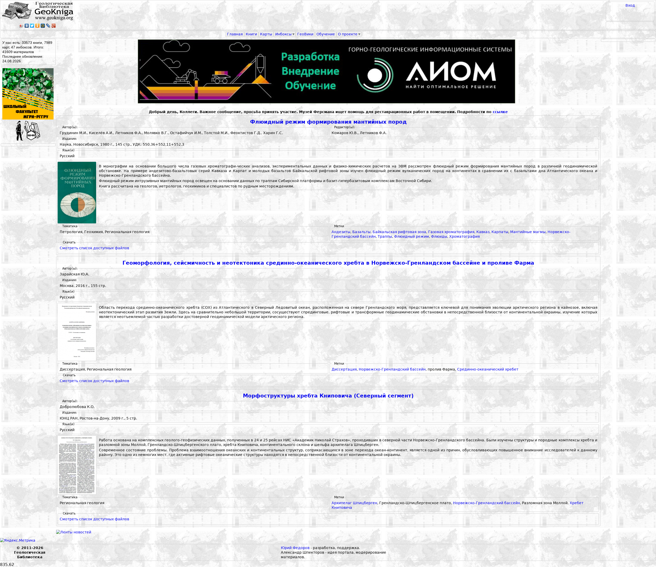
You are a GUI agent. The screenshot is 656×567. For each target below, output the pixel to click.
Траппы (385, 236)
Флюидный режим (411, 236)
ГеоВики (305, 34)
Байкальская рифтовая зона (399, 232)
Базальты (361, 232)
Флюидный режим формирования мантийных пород (328, 122)
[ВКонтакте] (26, 25)
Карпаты (499, 232)
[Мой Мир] (43, 25)
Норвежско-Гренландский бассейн (392, 369)
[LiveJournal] (48, 25)
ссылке (500, 112)
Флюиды (439, 236)
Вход (630, 5)
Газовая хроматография (451, 232)
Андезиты (341, 232)
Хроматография (464, 236)
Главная (235, 34)
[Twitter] (32, 25)
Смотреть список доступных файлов (94, 248)
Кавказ (482, 232)
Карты (266, 34)
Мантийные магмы (528, 232)
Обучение (325, 34)
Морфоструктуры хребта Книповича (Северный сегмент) (328, 396)
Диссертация (344, 369)
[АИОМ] (328, 71)
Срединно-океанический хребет (487, 369)
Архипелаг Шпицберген (354, 503)
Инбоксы (283, 34)
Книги (251, 34)
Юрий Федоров (295, 548)
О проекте (347, 34)
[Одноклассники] (37, 25)
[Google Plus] (53, 25)
